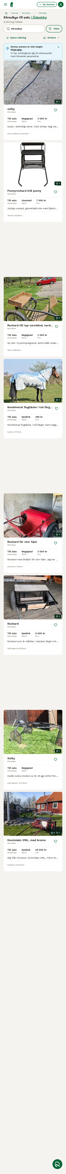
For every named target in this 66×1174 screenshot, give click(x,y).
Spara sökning (18, 37)
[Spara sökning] (57, 1164)
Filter (57, 28)
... (34, 13)
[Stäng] (58, 47)
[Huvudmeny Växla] (5, 4)
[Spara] (55, 110)
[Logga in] (61, 4)
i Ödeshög (39, 17)
